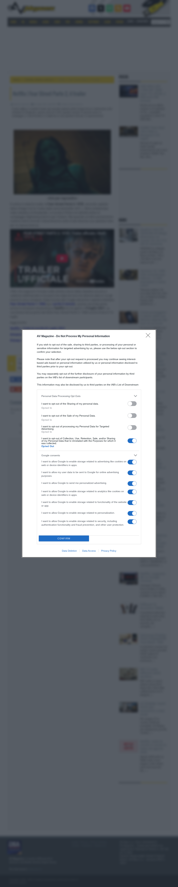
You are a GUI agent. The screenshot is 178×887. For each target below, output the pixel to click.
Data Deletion (69, 550)
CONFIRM (64, 538)
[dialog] (89, 443)
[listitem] (89, 396)
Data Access (89, 550)
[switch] (132, 403)
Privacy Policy (108, 550)
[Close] (149, 336)
